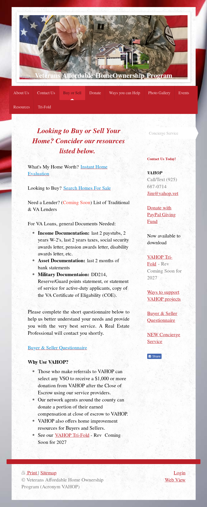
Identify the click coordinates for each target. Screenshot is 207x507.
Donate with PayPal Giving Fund (161, 214)
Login (180, 472)
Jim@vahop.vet (162, 193)
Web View (175, 479)
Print (32, 472)
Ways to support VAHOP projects (164, 295)
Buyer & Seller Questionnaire (162, 316)
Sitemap (48, 472)
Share (156, 356)
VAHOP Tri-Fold (72, 434)
